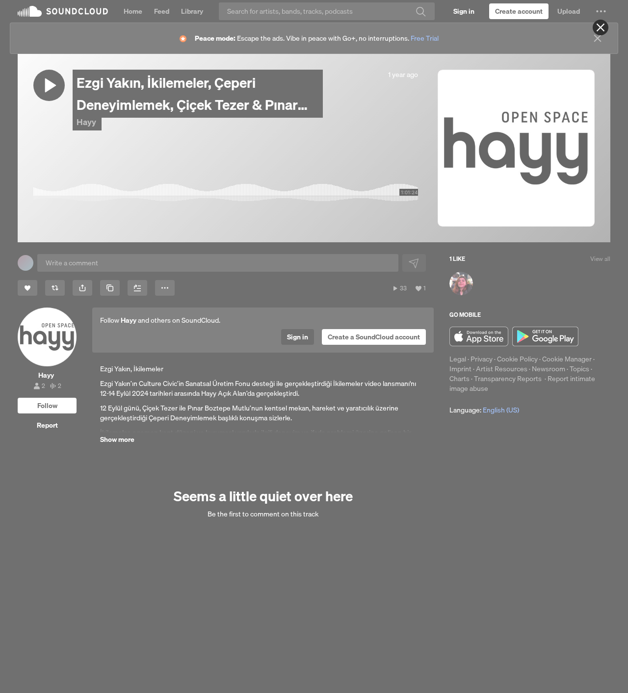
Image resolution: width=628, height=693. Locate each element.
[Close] (600, 27)
